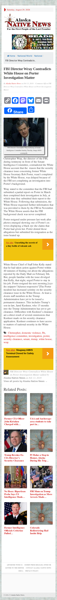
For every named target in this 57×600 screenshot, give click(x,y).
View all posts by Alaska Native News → (25, 381)
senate (26, 339)
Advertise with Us (14, 565)
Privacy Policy (31, 571)
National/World (24, 56)
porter (46, 336)
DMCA (21, 571)
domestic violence (31, 332)
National (38, 56)
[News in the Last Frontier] (28, 22)
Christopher (14, 332)
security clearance (13, 339)
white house (45, 339)
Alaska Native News (13, 83)
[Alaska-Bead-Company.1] (32, 41)
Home (12, 56)
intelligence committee (15, 336)
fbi (43, 332)
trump (34, 339)
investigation (35, 336)
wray (6, 342)
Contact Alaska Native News (38, 568)
